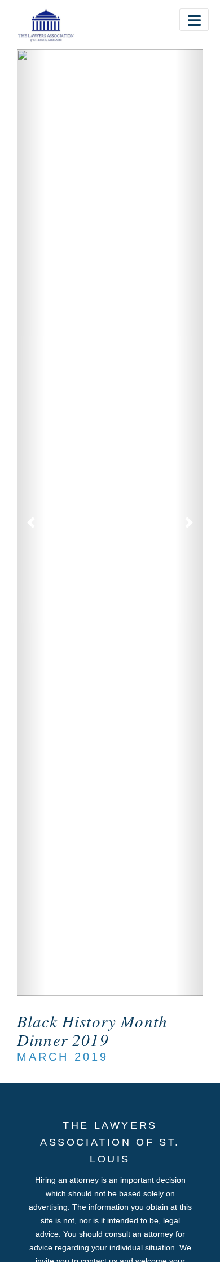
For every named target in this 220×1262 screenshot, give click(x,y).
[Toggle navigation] (194, 19)
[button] (31, 522)
